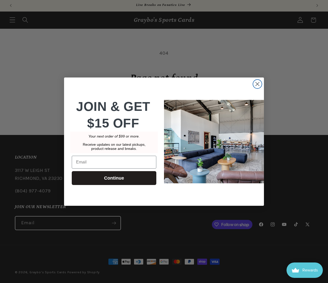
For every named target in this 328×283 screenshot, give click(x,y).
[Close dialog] (257, 84)
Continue (114, 178)
